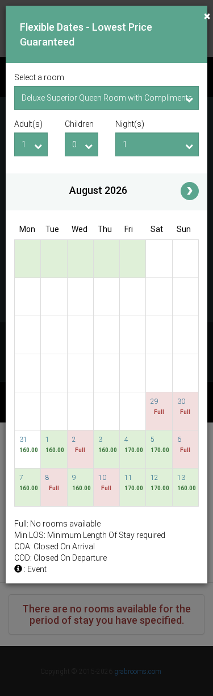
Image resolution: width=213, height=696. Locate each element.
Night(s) (129, 124)
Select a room (39, 77)
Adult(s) (28, 124)
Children (79, 124)
